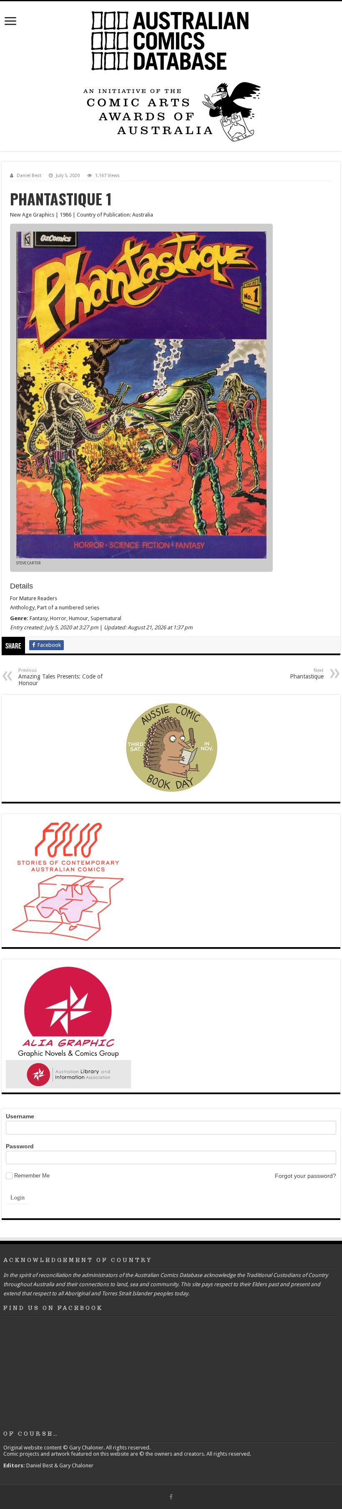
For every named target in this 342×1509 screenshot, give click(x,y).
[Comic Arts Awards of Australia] (171, 111)
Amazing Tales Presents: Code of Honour (60, 677)
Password (20, 1146)
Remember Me (32, 1175)
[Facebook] (171, 1497)
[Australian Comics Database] (171, 39)
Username (20, 1116)
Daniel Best (29, 175)
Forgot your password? (305, 1175)
